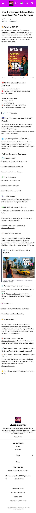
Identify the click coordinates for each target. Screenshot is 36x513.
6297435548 (19, 479)
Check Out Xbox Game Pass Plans (12, 314)
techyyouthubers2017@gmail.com (19, 476)
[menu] (3, 3)
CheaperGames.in (23, 309)
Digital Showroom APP (21, 508)
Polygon (14, 113)
